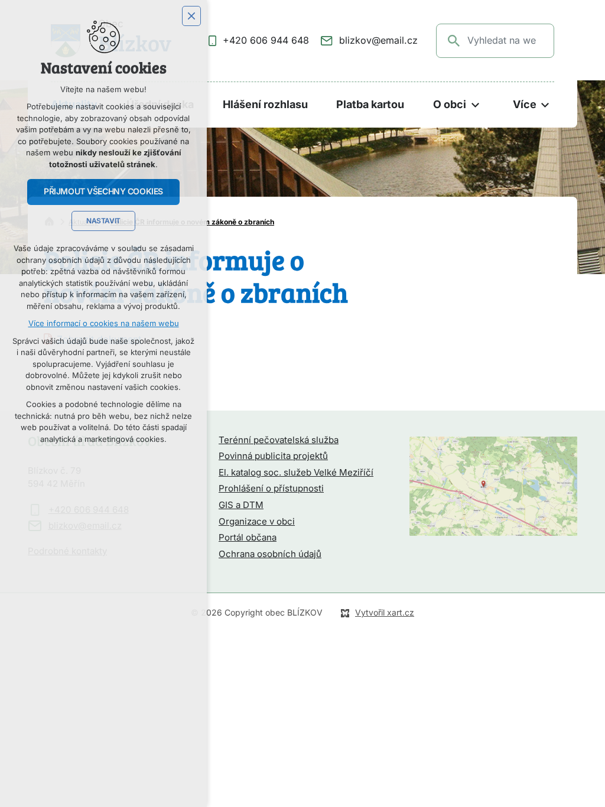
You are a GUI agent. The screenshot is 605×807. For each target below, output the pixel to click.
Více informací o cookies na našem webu (103, 323)
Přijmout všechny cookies (103, 191)
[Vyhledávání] (495, 41)
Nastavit (103, 221)
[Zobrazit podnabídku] (475, 105)
